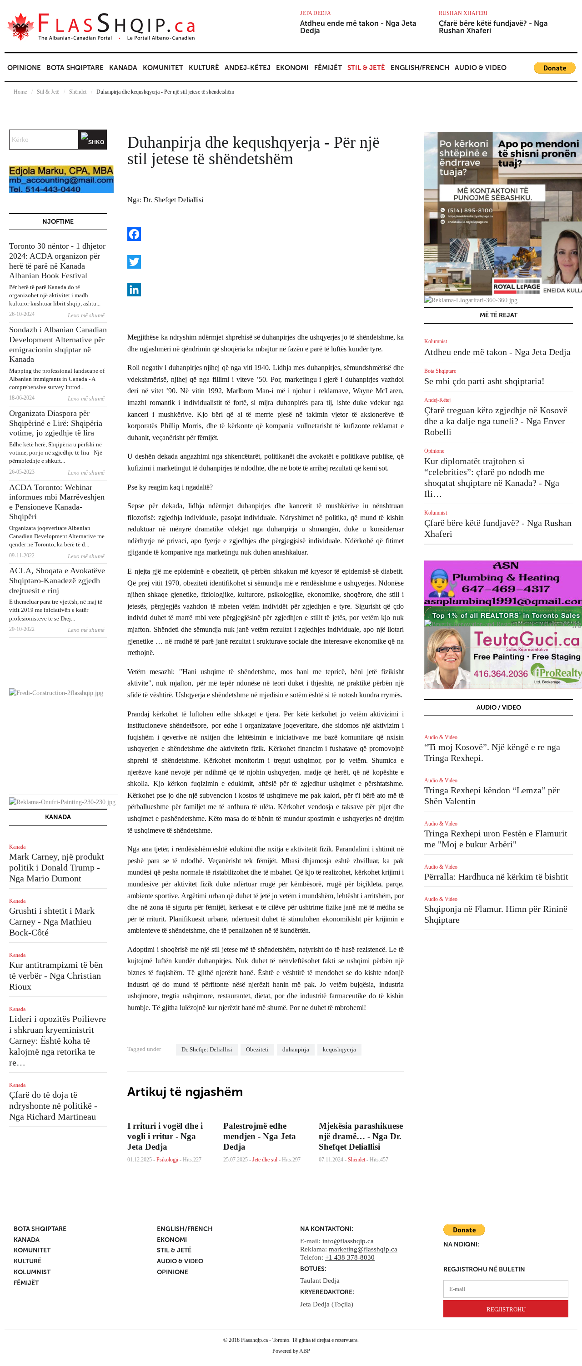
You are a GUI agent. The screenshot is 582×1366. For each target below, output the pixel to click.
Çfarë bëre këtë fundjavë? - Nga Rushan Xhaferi (493, 27)
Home (20, 92)
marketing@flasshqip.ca (363, 1249)
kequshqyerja (339, 1049)
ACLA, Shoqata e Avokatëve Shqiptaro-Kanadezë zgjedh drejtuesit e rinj (57, 580)
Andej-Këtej (248, 68)
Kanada (123, 68)
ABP (304, 1351)
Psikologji (167, 1159)
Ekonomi (292, 68)
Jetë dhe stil (264, 1159)
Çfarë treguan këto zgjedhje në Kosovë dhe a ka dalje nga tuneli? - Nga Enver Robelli (495, 421)
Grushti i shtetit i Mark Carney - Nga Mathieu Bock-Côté (52, 921)
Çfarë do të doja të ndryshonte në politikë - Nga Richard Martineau (53, 1105)
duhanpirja (295, 1049)
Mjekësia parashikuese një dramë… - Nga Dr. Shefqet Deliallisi (361, 1136)
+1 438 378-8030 (350, 1257)
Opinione (24, 68)
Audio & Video (481, 68)
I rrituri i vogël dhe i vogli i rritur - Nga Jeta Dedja (165, 1136)
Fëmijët (328, 68)
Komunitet (163, 68)
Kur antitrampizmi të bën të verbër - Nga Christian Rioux (56, 975)
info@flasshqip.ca (348, 1241)
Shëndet (77, 92)
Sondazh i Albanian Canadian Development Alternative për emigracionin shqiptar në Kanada (58, 344)
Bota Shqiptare (75, 68)
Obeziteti (257, 1049)
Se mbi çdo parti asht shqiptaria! (484, 381)
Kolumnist (435, 341)
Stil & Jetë (366, 68)
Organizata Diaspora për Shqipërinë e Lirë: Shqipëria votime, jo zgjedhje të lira (55, 423)
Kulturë (204, 68)
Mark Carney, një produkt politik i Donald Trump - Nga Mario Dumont (56, 867)
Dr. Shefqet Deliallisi (206, 1049)
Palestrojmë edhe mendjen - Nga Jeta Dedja (259, 1136)
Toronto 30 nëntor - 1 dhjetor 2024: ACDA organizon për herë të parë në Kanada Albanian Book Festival (57, 260)
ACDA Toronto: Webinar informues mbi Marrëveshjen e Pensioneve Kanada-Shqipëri (57, 502)
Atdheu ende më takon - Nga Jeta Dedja (358, 27)
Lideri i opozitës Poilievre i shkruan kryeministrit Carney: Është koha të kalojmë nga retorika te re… (57, 1040)
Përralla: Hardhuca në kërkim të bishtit (496, 876)
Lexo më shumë (86, 315)
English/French (420, 68)
